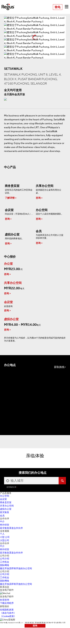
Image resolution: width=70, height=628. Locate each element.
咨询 (35, 625)
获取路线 (59, 367)
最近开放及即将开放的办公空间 (16, 568)
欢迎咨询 (4, 599)
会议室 (3, 499)
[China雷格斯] (8, 4)
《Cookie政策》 (8, 616)
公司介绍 (4, 558)
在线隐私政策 (7, 609)
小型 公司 (5, 537)
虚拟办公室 (5, 509)
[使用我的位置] (7, 480)
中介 (2, 521)
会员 (2, 515)
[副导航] (11, 496)
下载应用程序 (7, 603)
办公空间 (4, 496)
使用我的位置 (11, 487)
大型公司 (4, 540)
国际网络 (4, 565)
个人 (2, 533)
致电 (58, 7)
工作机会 (4, 562)
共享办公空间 (7, 505)
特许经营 (4, 524)
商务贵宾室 (5, 502)
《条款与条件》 (8, 613)
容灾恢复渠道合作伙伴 (11, 528)
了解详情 (10, 197)
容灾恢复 (4, 512)
